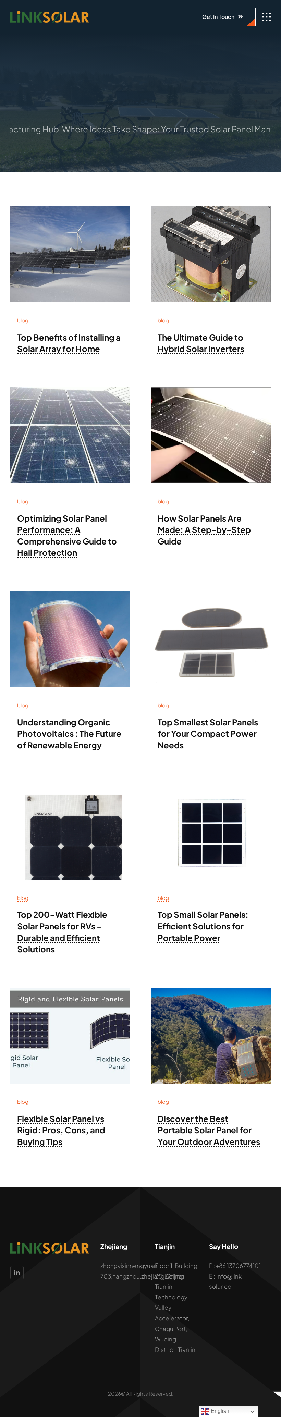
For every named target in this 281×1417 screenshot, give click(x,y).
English (219, 1411)
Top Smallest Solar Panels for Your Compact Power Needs (208, 733)
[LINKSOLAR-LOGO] (49, 13)
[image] (70, 990)
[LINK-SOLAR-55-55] (211, 786)
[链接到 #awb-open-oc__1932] (266, 17)
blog (22, 320)
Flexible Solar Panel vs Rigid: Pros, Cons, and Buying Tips (61, 1130)
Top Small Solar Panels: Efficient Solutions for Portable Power (203, 925)
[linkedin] (17, 1272)
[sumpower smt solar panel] (211, 594)
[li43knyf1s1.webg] (70, 390)
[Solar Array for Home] (70, 209)
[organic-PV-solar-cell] (70, 594)
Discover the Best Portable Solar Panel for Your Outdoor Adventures (209, 1130)
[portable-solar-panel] (211, 990)
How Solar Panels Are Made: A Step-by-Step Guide (204, 529)
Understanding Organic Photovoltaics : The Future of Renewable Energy (69, 733)
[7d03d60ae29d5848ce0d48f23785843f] (211, 209)
